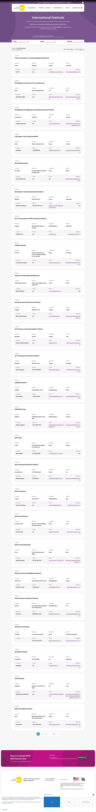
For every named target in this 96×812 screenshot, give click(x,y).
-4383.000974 (36, 396)
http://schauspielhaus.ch (72, 72)
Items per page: (67, 49)
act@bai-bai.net (53, 343)
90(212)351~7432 (36, 614)
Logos (53, 2)
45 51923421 (35, 478)
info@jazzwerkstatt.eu (54, 150)
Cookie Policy (5, 809)
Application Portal (76, 7)
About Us (67, 7)
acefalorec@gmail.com (55, 262)
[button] (93, 794)
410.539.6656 (52, 778)
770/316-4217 (35, 587)
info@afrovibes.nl (53, 665)
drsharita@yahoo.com (54, 587)
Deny (69, 802)
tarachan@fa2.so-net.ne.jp (56, 453)
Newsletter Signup (46, 2)
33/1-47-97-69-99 (37, 640)
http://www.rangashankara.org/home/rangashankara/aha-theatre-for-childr (73, 696)
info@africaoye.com (54, 532)
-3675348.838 (36, 150)
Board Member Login (60, 2)
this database (57, 27)
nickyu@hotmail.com (54, 369)
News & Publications (58, 7)
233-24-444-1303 (36, 560)
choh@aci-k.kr (52, 234)
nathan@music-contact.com (56, 560)
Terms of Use (10, 803)
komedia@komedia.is (54, 316)
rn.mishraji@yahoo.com (55, 291)
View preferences (86, 802)
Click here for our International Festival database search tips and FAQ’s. (48, 24)
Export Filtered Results (17, 50)
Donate (39, 2)
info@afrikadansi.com (54, 614)
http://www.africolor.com (72, 640)
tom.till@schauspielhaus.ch (56, 72)
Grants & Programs (31, 7)
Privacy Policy (4, 803)
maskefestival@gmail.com (55, 478)
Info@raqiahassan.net (54, 724)
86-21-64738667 (36, 369)
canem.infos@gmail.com (55, 505)
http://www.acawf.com (73, 587)
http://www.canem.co (73, 505)
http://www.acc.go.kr (73, 234)
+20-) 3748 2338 (36, 724)
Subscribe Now (82, 757)
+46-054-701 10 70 (37, 205)
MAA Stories (41, 7)
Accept (51, 802)
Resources (48, 7)
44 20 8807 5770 (36, 425)
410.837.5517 (50, 780)
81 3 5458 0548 (36, 453)
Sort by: (77, 49)
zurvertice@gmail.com (54, 123)
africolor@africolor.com (55, 640)
